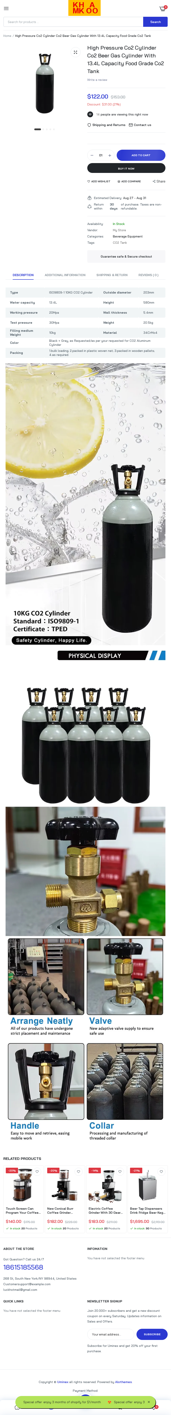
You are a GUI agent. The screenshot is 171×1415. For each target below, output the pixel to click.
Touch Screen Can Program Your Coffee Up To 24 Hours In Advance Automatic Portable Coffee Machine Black (22, 1211)
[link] (37, 1172)
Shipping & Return (111, 275)
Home (7, 36)
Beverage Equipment (128, 236)
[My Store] (84, 8)
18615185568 (23, 1267)
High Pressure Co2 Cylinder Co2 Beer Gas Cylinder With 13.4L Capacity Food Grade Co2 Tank (125, 59)
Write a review (97, 80)
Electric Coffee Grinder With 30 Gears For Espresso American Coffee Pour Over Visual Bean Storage (106, 1211)
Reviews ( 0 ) (148, 275)
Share (161, 181)
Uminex (62, 1382)
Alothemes (123, 1382)
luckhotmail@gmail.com (20, 1290)
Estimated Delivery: (108, 198)
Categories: (95, 236)
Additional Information (65, 275)
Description (23, 275)
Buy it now (126, 168)
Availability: (95, 224)
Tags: (91, 243)
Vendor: (92, 230)
